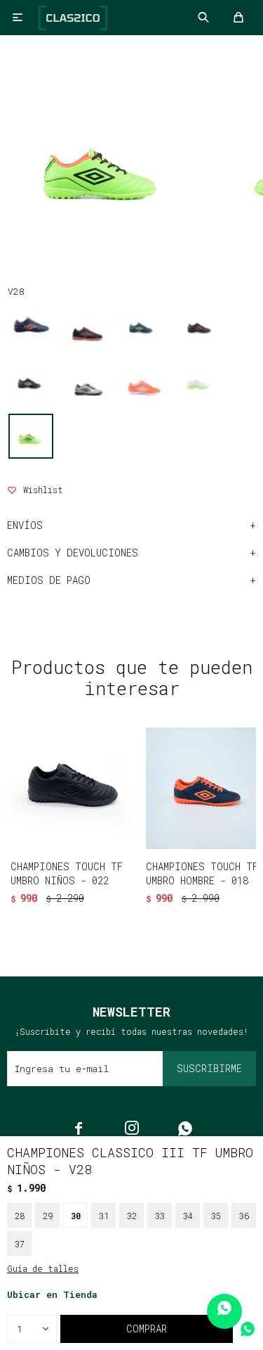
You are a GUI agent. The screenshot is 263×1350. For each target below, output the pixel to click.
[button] (102, 920)
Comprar (146, 1328)
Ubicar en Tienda (52, 1294)
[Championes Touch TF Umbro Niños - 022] (71, 788)
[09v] (199, 380)
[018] (30, 325)
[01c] (87, 325)
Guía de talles (43, 1268)
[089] (143, 380)
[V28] (30, 436)
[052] (87, 380)
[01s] (143, 325)
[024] (199, 325)
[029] (30, 380)
